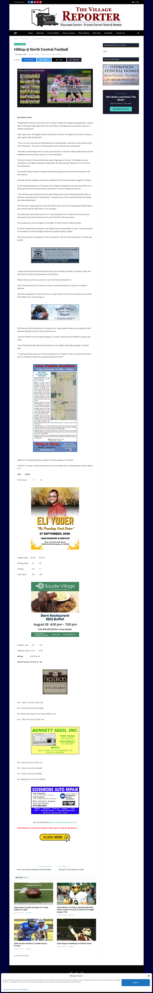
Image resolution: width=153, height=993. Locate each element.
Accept (135, 983)
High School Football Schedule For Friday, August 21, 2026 (31, 909)
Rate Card (97, 33)
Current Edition (53, 33)
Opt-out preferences (9, 989)
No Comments (46, 54)
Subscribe (40, 33)
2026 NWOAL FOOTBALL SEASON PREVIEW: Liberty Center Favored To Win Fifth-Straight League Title (75, 910)
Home (30, 33)
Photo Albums (83, 33)
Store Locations (69, 33)
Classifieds (108, 33)
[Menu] (15, 33)
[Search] (138, 33)
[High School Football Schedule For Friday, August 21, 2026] (33, 894)
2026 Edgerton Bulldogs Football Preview (74, 943)
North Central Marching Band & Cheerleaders (34, 869)
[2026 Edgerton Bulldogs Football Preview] (76, 930)
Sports (29, 913)
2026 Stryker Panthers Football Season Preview (30, 945)
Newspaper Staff (21, 54)
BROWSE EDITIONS (121, 109)
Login (105, 51)
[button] (149, 976)
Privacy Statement (22, 989)
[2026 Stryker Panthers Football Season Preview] (33, 930)
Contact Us (120, 33)
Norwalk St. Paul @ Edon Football (71, 869)
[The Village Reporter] (76, 17)
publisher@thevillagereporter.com (64, 822)
